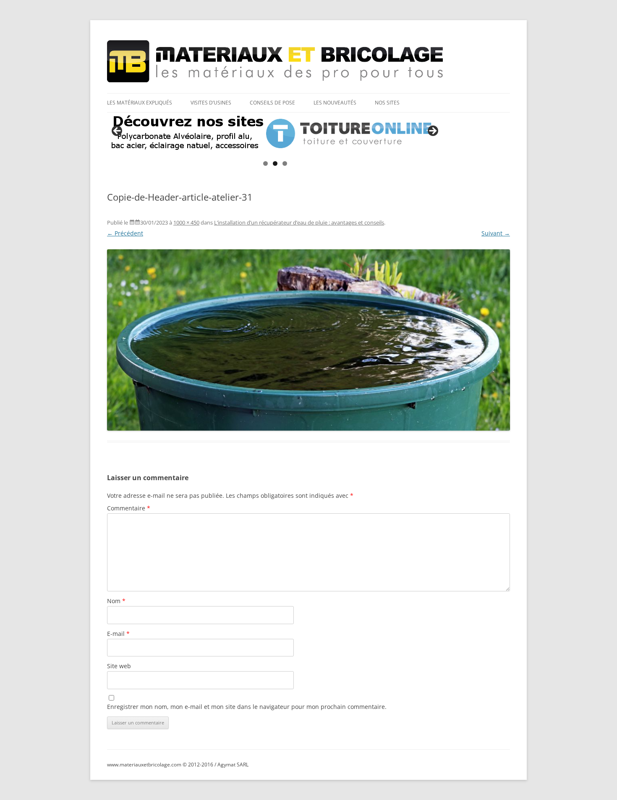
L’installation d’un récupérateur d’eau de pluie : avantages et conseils (299, 222)
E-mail (118, 634)
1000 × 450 (186, 222)
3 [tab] (284, 163)
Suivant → (495, 233)
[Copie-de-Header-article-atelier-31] (308, 340)
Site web (119, 666)
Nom (116, 601)
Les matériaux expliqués (139, 102)
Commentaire (128, 508)
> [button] (432, 131)
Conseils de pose (272, 102)
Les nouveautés (335, 102)
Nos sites (387, 102)
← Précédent (125, 233)
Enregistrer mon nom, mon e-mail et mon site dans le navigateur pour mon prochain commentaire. (247, 707)
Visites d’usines (211, 102)
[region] (275, 133)
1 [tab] (265, 163)
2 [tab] (275, 163)
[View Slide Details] (275, 133)
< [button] (117, 131)
